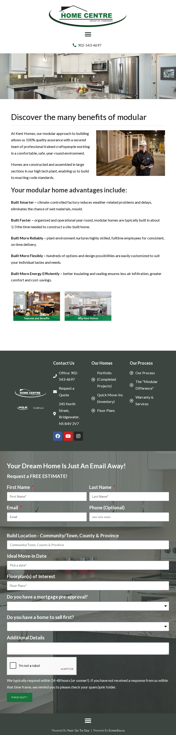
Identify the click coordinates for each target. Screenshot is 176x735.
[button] (88, 34)
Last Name (100, 487)
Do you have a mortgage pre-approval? (47, 596)
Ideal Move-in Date (27, 556)
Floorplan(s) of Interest (31, 576)
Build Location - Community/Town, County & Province (63, 535)
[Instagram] (78, 436)
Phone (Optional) (107, 507)
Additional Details (25, 637)
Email (13, 507)
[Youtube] (68, 436)
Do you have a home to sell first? (40, 617)
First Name (19, 487)
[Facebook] (57, 436)
